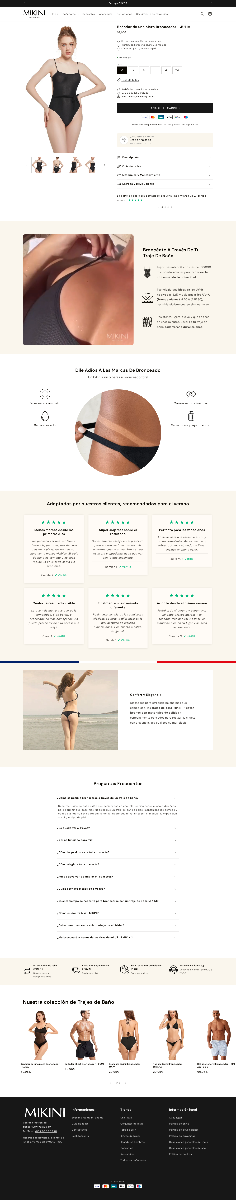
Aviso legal (175, 1117)
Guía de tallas (130, 80)
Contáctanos (79, 1129)
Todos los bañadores (133, 1160)
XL (166, 70)
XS (122, 70)
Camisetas (126, 1148)
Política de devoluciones (184, 1129)
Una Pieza (126, 1117)
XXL (177, 70)
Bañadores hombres (132, 1142)
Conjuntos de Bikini (131, 1123)
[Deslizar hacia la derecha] (104, 165)
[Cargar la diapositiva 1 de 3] (162, 207)
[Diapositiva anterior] (158, 207)
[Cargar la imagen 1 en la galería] (39, 165)
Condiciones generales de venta (188, 1142)
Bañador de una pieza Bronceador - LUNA (40, 1065)
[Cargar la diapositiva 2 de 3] (165, 207)
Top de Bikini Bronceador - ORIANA (168, 1065)
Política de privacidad (182, 1135)
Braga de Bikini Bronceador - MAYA (125, 1065)
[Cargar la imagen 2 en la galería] (57, 165)
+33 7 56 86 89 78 (140, 140)
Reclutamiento (80, 1135)
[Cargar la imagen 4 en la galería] (92, 165)
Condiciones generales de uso (187, 1148)
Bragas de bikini (130, 1135)
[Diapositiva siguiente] (171, 207)
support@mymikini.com (37, 1126)
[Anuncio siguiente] (212, 3)
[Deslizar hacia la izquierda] (27, 165)
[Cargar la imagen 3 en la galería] (74, 165)
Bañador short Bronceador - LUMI (84, 1064)
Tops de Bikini (128, 1129)
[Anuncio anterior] (24, 3)
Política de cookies (180, 1154)
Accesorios (127, 1154)
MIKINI (122, 1181)
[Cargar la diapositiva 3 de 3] (168, 207)
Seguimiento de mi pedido (87, 1117)
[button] (70, 14)
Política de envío (179, 1123)
